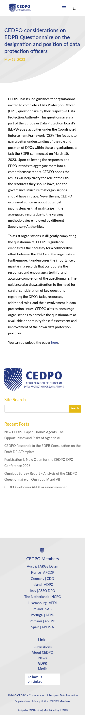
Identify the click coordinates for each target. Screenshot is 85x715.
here (54, 342)
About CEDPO (42, 652)
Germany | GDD (42, 578)
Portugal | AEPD (42, 615)
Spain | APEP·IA (42, 627)
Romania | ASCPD (42, 621)
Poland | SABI (43, 609)
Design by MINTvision (29, 710)
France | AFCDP (42, 572)
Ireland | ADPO (42, 584)
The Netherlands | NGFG (42, 597)
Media (42, 669)
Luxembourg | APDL (43, 603)
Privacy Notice (40, 701)
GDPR (42, 663)
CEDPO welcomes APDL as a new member (35, 487)
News (42, 658)
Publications (42, 647)
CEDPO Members (60, 701)
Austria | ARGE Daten (42, 566)
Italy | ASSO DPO (42, 591)
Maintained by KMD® (55, 710)
